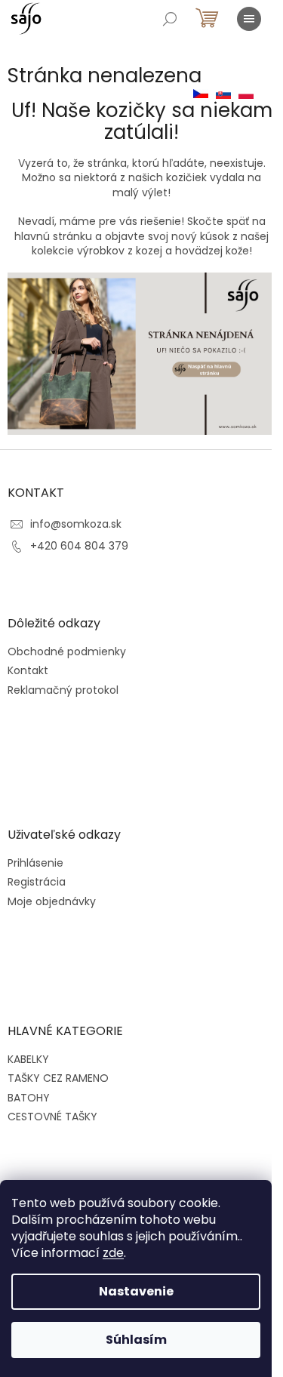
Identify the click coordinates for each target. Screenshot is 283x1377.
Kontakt (28, 671)
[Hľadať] (170, 19)
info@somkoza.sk (76, 523)
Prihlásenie (35, 863)
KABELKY (28, 1059)
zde (113, 1252)
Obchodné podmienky (67, 652)
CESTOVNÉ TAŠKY (52, 1116)
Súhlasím (136, 1339)
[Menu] (249, 19)
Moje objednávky (52, 902)
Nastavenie (136, 1291)
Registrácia (37, 882)
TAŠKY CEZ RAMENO (58, 1078)
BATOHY (29, 1097)
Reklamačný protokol (63, 690)
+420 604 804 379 (79, 545)
